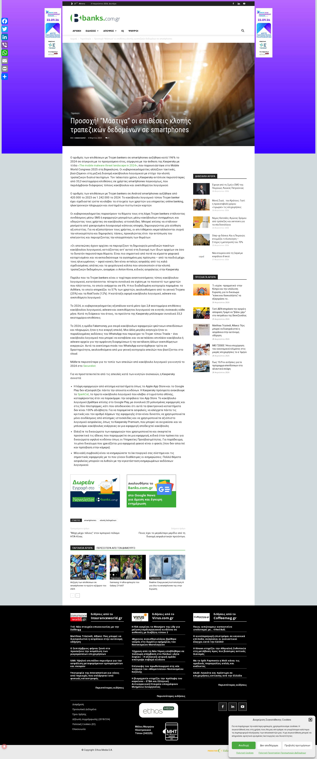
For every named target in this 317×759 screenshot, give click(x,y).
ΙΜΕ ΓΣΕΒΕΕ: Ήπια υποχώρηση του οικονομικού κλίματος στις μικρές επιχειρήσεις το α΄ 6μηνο (229, 348)
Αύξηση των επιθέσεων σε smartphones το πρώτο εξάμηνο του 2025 (88, 585)
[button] (310, 719)
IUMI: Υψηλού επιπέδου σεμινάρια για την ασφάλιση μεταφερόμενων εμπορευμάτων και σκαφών (96, 663)
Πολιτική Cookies (244, 753)
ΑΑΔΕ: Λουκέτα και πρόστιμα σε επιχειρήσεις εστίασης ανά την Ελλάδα (217, 674)
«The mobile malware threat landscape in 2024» (107, 165)
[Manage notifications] (4, 746)
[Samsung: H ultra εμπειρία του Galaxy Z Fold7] (128, 567)
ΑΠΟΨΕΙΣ (108, 30)
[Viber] (5, 45)
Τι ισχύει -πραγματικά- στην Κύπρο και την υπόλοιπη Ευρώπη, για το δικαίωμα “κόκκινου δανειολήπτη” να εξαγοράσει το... (227, 292)
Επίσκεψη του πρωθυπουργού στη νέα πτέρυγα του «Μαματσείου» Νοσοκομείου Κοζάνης (157, 669)
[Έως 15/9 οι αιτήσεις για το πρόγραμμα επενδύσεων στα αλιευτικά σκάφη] (201, 366)
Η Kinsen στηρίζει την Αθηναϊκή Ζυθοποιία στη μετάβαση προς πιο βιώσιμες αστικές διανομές (219, 651)
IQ (122, 30)
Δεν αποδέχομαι (269, 745)
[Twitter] (5, 29)
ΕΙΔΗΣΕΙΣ (91, 30)
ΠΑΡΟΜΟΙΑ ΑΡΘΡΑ (82, 548)
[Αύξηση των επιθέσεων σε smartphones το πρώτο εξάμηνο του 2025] (88, 567)
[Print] (5, 69)
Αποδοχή (244, 745)
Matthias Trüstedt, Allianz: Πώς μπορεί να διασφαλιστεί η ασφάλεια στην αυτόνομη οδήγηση (96, 639)
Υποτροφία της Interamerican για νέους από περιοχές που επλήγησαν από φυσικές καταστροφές (94, 675)
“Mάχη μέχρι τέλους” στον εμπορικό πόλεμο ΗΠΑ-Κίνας (95, 535)
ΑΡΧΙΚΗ (77, 30)
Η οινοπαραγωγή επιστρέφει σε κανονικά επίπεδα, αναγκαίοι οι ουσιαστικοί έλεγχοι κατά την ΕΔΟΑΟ (219, 639)
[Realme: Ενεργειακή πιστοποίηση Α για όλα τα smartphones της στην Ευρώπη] (167, 567)
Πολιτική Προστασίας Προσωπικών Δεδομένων (282, 753)
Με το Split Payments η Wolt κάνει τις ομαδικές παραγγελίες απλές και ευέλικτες (216, 663)
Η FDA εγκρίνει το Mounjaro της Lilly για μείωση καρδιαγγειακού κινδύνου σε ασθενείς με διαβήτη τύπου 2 (156, 629)
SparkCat (83, 394)
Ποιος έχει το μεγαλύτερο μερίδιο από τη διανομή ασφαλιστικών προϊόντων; (162, 535)
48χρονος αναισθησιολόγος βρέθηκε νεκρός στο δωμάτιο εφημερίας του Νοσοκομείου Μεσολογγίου (154, 641)
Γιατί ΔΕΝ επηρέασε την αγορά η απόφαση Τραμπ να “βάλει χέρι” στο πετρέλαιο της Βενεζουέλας (229, 312)
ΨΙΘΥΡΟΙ (133, 30)
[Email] (5, 61)
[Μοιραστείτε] (5, 77)
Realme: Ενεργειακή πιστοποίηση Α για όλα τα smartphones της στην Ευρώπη (166, 585)
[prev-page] (72, 595)
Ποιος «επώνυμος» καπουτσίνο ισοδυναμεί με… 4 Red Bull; (212, 628)
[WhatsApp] (5, 53)
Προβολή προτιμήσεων (297, 745)
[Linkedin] (238, 3)
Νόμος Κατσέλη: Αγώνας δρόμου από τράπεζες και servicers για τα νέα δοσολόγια (229, 221)
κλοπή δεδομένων (108, 520)
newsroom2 (79, 138)
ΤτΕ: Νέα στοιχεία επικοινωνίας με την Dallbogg (94, 628)
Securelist (89, 365)
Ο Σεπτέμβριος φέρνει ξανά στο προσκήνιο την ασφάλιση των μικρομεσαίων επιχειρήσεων (90, 651)
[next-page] (78, 595)
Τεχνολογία (85, 38)
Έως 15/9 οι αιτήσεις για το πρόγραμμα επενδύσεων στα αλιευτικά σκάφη (227, 365)
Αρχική (73, 38)
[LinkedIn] (5, 37)
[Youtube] (244, 3)
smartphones (90, 520)
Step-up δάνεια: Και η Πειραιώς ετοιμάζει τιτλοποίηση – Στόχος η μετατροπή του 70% (228, 238)
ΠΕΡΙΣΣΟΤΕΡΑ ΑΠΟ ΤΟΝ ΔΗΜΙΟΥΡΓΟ (116, 548)
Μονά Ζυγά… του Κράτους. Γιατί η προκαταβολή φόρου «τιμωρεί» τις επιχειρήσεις (228, 203)
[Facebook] (233, 3)
